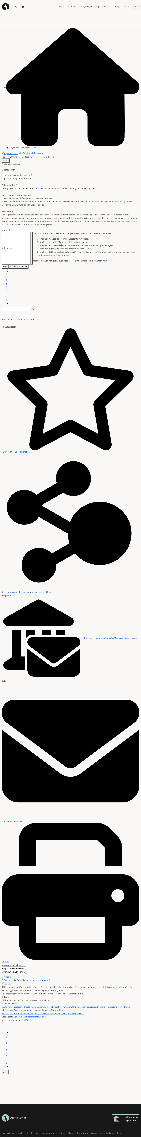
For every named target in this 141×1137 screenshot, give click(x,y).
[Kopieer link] (27, 973)
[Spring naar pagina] (33, 309)
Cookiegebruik (96, 1133)
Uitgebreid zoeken (18, 266)
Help (117, 6)
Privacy (62, 1133)
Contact (127, 6)
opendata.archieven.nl (12, 1133)
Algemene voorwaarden (46, 1133)
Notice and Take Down (78, 1133)
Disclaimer (110, 1133)
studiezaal (39, 188)
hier (104, 260)
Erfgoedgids (87, 6)
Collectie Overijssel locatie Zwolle (30, 1016)
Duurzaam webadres (11, 964)
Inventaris (6, 976)
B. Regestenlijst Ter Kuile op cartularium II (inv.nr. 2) (26, 980)
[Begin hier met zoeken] (72, 86)
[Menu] (3, 323)
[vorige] (7, 270)
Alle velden (7, 230)
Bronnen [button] (72, 6)
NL (136, 6)
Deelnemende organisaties (130, 1119)
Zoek (5, 266)
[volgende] (7, 303)
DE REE (29, 1133)
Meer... (6, 160)
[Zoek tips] (31, 248)
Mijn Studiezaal (103, 6)
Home (62, 6)
